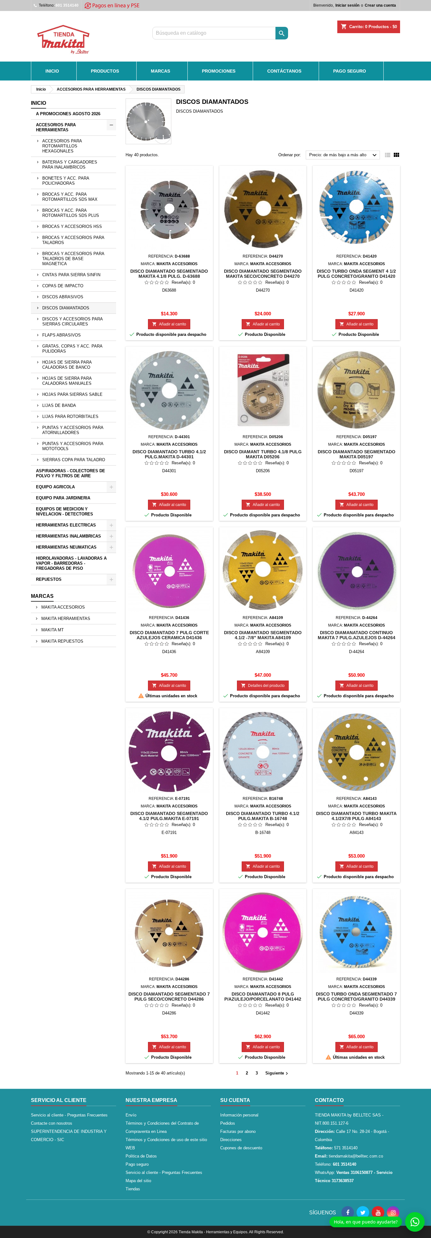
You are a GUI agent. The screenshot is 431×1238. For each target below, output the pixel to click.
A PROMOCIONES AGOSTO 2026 (68, 113)
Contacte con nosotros (51, 1123)
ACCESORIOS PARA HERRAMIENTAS (56, 127)
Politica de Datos (141, 1156)
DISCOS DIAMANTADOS (65, 308)
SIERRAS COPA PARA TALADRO (73, 459)
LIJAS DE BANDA (59, 405)
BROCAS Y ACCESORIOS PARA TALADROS (73, 240)
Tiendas (133, 1189)
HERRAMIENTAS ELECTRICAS (66, 525)
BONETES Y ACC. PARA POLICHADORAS (65, 181)
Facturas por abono (238, 1131)
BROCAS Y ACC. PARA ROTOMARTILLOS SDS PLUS (70, 213)
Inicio (38, 103)
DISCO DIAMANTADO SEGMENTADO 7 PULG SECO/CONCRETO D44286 (169, 996)
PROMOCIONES (218, 71)
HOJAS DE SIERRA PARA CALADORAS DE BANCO (67, 365)
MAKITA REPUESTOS (61, 641)
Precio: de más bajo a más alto (343, 155)
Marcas (42, 596)
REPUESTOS (49, 579)
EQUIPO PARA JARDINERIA (63, 498)
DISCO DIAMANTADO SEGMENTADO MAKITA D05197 (356, 454)
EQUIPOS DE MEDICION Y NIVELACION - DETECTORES (64, 511)
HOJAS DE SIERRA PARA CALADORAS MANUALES (67, 381)
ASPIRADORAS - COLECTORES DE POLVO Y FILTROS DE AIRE (70, 473)
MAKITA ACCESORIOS (62, 607)
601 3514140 (67, 5)
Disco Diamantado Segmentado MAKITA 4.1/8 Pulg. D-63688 (169, 274)
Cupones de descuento (241, 1148)
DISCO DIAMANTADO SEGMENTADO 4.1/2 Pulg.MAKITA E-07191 (169, 816)
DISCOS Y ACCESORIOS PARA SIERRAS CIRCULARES (72, 321)
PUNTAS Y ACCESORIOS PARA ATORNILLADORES (72, 430)
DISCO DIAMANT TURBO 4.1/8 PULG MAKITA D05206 (263, 454)
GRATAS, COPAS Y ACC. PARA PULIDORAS (72, 349)
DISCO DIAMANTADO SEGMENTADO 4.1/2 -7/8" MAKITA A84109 (263, 635)
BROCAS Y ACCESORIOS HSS (72, 226)
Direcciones (231, 1139)
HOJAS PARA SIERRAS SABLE (72, 394)
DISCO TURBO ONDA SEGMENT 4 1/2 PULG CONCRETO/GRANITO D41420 (356, 274)
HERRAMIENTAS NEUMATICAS (66, 547)
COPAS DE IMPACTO (62, 285)
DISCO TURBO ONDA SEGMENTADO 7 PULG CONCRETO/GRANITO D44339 (356, 996)
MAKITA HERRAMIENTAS (65, 618)
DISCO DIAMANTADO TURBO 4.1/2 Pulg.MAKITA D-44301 (169, 454)
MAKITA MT (52, 630)
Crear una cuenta (380, 5)
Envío (131, 1115)
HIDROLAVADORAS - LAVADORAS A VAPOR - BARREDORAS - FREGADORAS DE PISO (71, 563)
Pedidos (227, 1123)
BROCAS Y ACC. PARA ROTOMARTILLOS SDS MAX (69, 197)
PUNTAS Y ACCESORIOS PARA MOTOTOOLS (72, 446)
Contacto (329, 1100)
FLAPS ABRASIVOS (61, 335)
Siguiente (277, 1073)
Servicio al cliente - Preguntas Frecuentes (69, 1115)
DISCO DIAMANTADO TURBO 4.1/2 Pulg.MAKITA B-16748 (262, 816)
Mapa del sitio (138, 1180)
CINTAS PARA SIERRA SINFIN (71, 274)
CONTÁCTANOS (284, 71)
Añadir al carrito (169, 324)
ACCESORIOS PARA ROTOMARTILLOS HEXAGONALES (62, 146)
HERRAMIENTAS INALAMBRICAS (68, 536)
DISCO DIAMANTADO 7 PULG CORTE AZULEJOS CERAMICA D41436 (169, 635)
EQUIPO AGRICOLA (55, 487)
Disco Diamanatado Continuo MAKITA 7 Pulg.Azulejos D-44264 (356, 635)
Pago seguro (349, 71)
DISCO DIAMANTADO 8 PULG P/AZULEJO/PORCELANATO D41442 (262, 996)
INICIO (52, 71)
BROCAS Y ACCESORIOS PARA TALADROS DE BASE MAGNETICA (73, 258)
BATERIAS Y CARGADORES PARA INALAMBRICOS (69, 165)
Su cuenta (235, 1100)
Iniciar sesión (347, 5)
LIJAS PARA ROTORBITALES (70, 416)
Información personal (239, 1115)
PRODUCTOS (105, 71)
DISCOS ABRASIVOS (62, 297)
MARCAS (160, 71)
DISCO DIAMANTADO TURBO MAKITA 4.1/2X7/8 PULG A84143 (356, 816)
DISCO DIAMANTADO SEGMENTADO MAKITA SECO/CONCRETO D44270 (263, 274)
